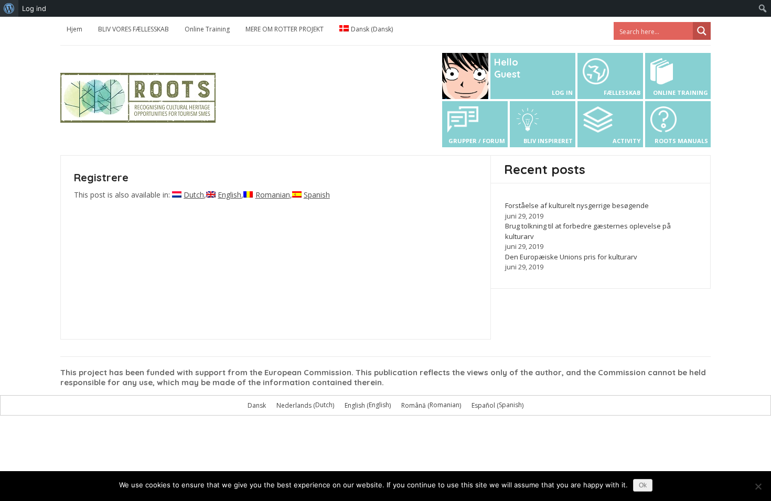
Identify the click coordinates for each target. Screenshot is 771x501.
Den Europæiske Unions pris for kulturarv (571, 257)
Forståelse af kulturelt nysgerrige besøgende (577, 205)
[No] (758, 486)
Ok (643, 485)
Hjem (74, 29)
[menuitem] (9, 8)
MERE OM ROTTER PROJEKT (284, 29)
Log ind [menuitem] (34, 8)
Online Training (207, 29)
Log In (562, 92)
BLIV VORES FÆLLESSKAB (133, 29)
